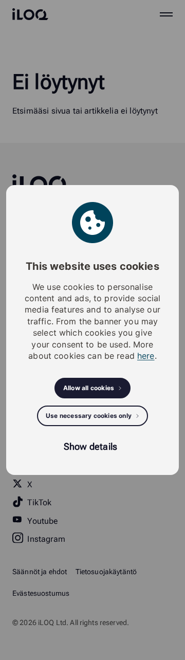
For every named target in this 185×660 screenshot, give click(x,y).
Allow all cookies (88, 388)
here (146, 356)
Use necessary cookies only (89, 415)
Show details (90, 446)
